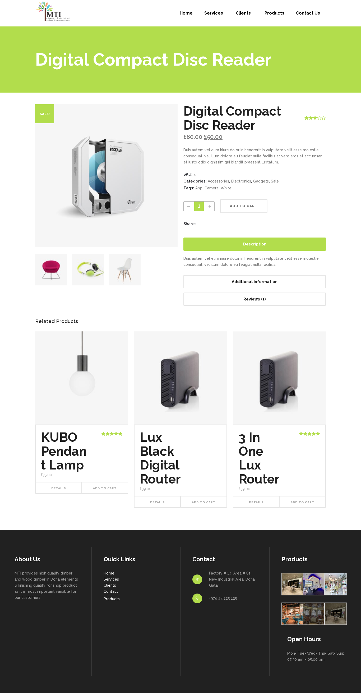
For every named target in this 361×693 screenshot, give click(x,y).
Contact (111, 591)
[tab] (254, 244)
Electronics (241, 181)
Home (109, 573)
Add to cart (244, 206)
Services (111, 579)
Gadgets (261, 181)
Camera (212, 188)
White (226, 188)
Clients (110, 585)
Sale (275, 181)
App (198, 188)
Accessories (218, 181)
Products (112, 599)
